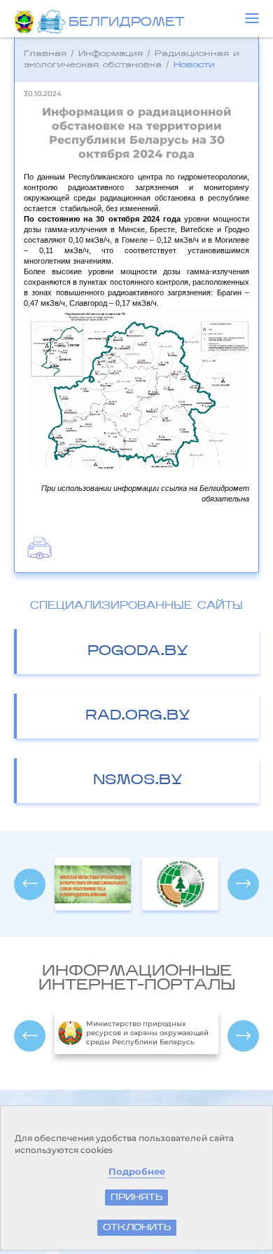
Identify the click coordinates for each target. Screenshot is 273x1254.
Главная (45, 54)
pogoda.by (138, 652)
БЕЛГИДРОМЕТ (126, 23)
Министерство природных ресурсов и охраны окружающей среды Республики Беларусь (147, 1032)
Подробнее (136, 1171)
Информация (110, 54)
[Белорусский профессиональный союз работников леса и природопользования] (180, 884)
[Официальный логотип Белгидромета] (53, 22)
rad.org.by (137, 716)
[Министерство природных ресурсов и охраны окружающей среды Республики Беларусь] (25, 22)
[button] (252, 18)
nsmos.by (138, 781)
